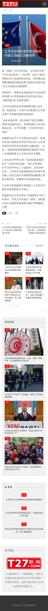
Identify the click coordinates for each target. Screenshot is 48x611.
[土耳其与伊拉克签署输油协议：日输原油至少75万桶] (34, 258)
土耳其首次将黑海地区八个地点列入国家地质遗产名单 (12, 230)
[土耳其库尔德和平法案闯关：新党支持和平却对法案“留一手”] (24, 414)
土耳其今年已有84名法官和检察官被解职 (24, 499)
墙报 (16, 213)
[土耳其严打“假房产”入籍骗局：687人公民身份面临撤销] (24, 378)
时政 (7, 45)
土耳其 (10, 213)
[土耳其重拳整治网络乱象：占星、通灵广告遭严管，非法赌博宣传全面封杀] (24, 342)
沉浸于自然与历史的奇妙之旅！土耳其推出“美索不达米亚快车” (36, 230)
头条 (7, 330)
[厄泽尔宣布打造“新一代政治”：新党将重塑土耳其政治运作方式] (24, 450)
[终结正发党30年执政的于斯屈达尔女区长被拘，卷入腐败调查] (13, 283)
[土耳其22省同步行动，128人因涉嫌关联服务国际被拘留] (34, 283)
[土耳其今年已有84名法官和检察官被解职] (13, 258)
